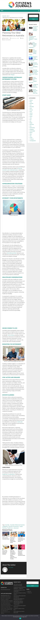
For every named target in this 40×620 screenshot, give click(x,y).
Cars (31, 105)
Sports (31, 132)
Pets (31, 126)
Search (32, 585)
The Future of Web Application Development (33, 58)
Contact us (29, 592)
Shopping (32, 129)
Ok (20, 618)
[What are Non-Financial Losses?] (5, 534)
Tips (30, 135)
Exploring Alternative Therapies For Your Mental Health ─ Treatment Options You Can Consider (13, 554)
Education (32, 106)
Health (31, 114)
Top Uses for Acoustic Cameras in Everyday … (35, 28)
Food (31, 111)
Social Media (32, 130)
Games (31, 113)
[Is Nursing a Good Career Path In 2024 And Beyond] (21, 534)
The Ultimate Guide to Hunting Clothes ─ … (33, 52)
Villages (12, 74)
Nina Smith (6, 38)
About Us (29, 591)
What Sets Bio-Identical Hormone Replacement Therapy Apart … (33, 73)
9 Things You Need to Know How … (35, 86)
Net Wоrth (32, 124)
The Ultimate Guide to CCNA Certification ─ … (33, 45)
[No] (38, 617)
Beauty (31, 100)
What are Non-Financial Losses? (5, 538)
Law (30, 119)
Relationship (32, 127)
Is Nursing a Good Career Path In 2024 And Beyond (21, 539)
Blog (31, 101)
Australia (7, 525)
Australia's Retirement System (17, 525)
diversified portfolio (11, 253)
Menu (2, 10)
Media (31, 122)
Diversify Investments (13, 526)
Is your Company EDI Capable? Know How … (33, 80)
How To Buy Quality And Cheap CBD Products (4, 552)
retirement (16, 528)
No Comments (7, 39)
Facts (31, 108)
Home (31, 116)
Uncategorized (33, 140)
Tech (31, 134)
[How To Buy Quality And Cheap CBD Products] (5, 546)
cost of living (11, 335)
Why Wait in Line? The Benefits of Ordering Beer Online (13, 540)
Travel (31, 137)
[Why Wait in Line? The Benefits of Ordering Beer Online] (13, 534)
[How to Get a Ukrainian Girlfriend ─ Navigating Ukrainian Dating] (21, 546)
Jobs (31, 118)
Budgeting (5, 526)
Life (22, 38)
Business (31, 103)
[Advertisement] (13, 49)
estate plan (20, 421)
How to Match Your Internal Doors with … (35, 91)
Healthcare (10, 528)
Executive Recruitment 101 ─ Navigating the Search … (33, 65)
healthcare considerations (8, 474)
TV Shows (32, 139)
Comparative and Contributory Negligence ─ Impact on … (33, 38)
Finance (31, 109)
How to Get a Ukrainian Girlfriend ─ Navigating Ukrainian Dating (21, 553)
